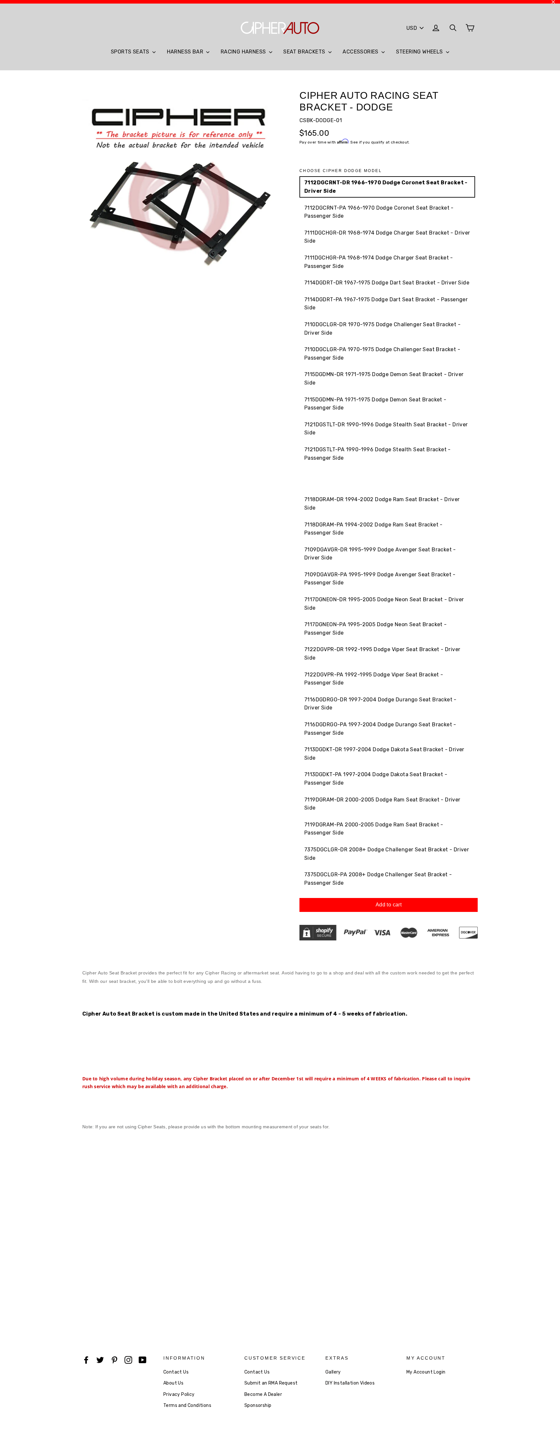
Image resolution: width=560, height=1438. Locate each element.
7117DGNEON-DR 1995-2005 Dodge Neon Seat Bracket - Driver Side (384, 603)
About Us (173, 1383)
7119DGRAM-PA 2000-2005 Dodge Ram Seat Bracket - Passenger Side (373, 829)
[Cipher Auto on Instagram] (128, 1359)
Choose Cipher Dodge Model (340, 170)
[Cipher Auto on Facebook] (86, 1359)
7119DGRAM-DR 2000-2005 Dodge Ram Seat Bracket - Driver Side (382, 804)
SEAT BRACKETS (305, 52)
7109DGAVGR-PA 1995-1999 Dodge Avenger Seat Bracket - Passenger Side (380, 578)
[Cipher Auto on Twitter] (100, 1359)
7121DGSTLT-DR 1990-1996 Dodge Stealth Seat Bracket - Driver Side (386, 428)
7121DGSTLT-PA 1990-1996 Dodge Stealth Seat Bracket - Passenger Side (377, 453)
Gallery (333, 1372)
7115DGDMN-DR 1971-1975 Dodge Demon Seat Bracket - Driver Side (383, 378)
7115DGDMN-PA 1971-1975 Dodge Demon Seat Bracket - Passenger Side (375, 404)
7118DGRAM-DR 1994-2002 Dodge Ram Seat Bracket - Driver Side (382, 503)
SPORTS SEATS (131, 52)
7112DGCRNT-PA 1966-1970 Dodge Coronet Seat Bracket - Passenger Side (379, 212)
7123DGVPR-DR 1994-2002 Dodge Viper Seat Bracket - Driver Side (382, 478)
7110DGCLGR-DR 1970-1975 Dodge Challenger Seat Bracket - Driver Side (382, 328)
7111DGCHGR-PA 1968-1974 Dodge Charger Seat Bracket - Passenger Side (378, 262)
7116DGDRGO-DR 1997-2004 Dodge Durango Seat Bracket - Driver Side (380, 703)
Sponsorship (257, 1405)
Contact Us (176, 1372)
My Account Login (425, 1372)
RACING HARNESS (244, 52)
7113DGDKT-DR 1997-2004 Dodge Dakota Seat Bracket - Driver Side (384, 753)
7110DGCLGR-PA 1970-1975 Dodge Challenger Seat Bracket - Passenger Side (382, 353)
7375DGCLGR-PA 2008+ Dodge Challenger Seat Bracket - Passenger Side (378, 878)
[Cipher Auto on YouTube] (142, 1359)
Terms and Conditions (187, 1405)
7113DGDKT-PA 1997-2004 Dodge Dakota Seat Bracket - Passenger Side (375, 778)
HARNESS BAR (186, 52)
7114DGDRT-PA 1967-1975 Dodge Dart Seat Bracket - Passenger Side (386, 303)
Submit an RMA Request (271, 1383)
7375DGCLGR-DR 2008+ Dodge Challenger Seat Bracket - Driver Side (386, 853)
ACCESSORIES (361, 52)
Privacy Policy (179, 1394)
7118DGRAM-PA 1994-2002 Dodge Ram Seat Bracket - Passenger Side (373, 529)
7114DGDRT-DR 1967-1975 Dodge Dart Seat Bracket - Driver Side (386, 283)
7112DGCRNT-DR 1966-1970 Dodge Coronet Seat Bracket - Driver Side (386, 186)
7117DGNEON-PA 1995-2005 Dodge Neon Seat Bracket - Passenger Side (375, 628)
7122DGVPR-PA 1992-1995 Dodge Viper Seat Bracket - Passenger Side (373, 679)
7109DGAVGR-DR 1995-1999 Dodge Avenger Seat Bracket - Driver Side (380, 553)
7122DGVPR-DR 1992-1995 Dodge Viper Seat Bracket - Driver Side (382, 653)
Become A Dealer (263, 1394)
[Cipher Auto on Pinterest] (114, 1359)
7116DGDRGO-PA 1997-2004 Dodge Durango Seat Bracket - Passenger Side (380, 728)
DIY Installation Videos (350, 1383)
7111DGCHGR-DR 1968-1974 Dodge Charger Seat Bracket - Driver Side (387, 237)
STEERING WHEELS (420, 52)
